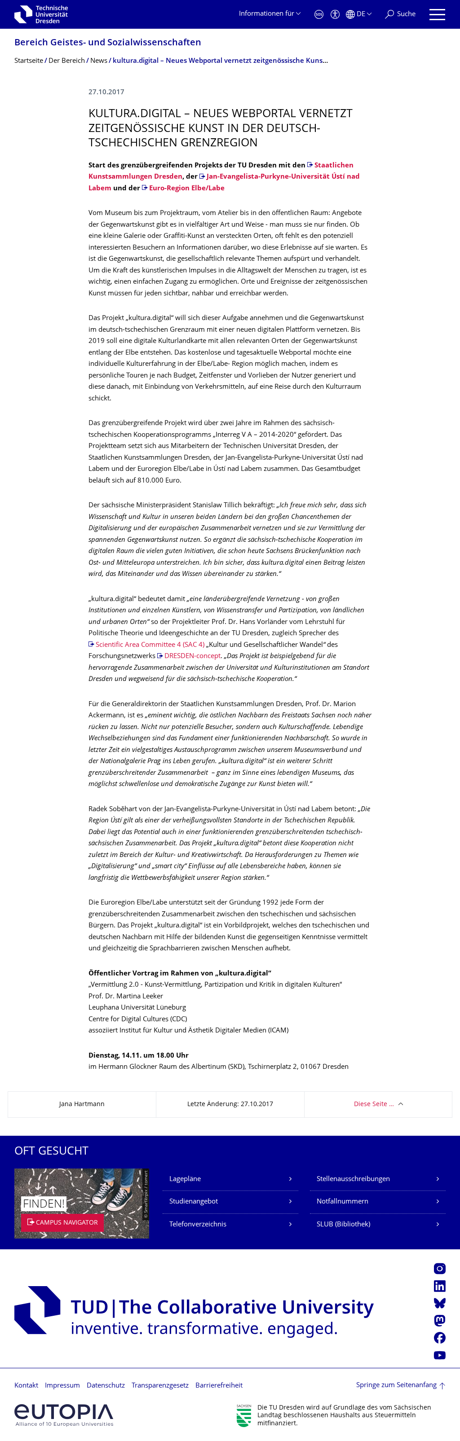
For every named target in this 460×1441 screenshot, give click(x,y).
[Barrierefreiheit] (335, 14)
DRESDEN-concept (192, 656)
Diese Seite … (374, 1104)
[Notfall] (319, 14)
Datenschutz (106, 1386)
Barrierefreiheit (219, 1386)
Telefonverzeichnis (197, 1224)
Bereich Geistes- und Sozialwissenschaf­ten (107, 43)
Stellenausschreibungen (353, 1179)
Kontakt (26, 1386)
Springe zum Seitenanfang (396, 1385)
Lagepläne (185, 1179)
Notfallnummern (342, 1202)
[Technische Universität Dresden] (41, 14)
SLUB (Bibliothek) (343, 1224)
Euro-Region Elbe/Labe (187, 188)
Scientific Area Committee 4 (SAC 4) (150, 645)
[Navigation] (437, 14)
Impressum (62, 1386)
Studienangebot (193, 1202)
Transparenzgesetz (160, 1386)
